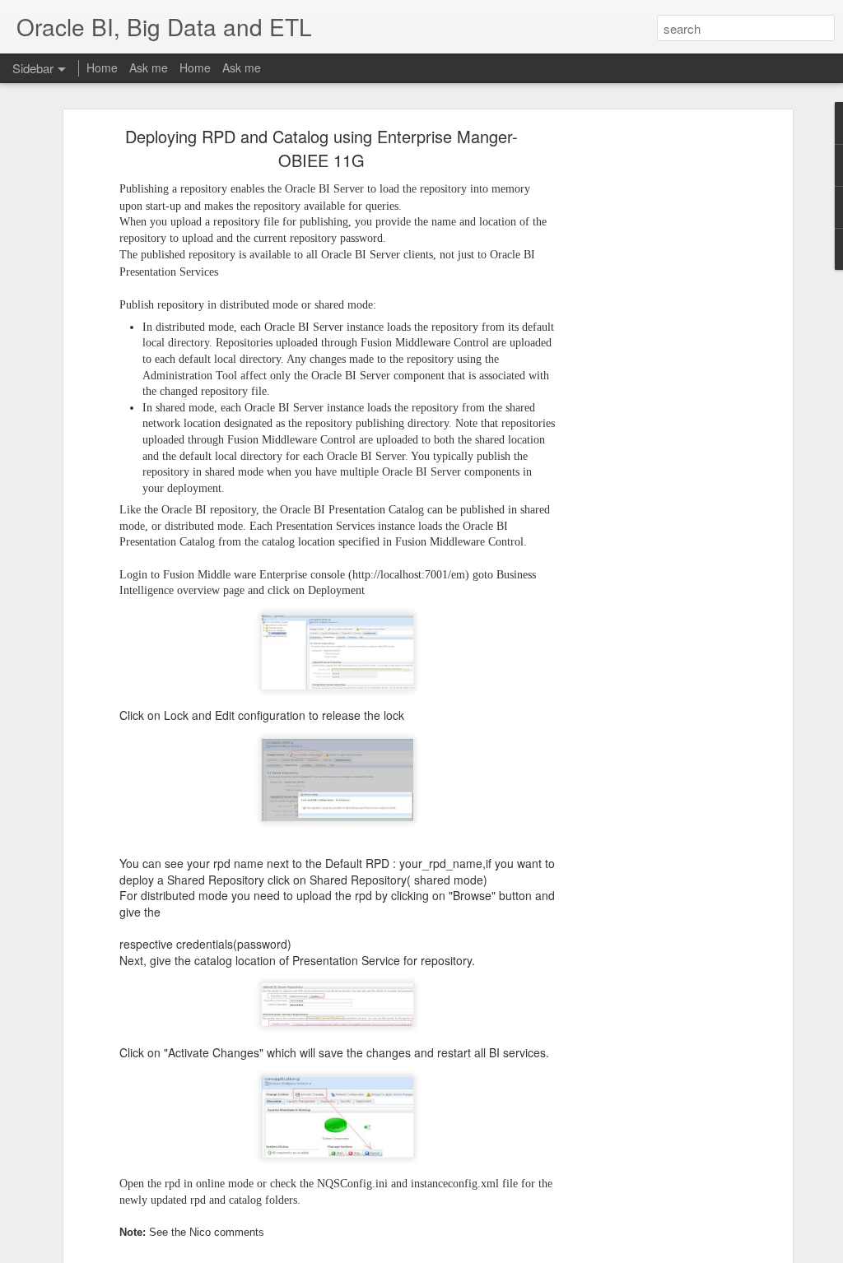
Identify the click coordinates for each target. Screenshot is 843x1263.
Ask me (148, 67)
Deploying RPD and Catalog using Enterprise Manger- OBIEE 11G (321, 148)
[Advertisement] (646, 391)
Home (102, 67)
